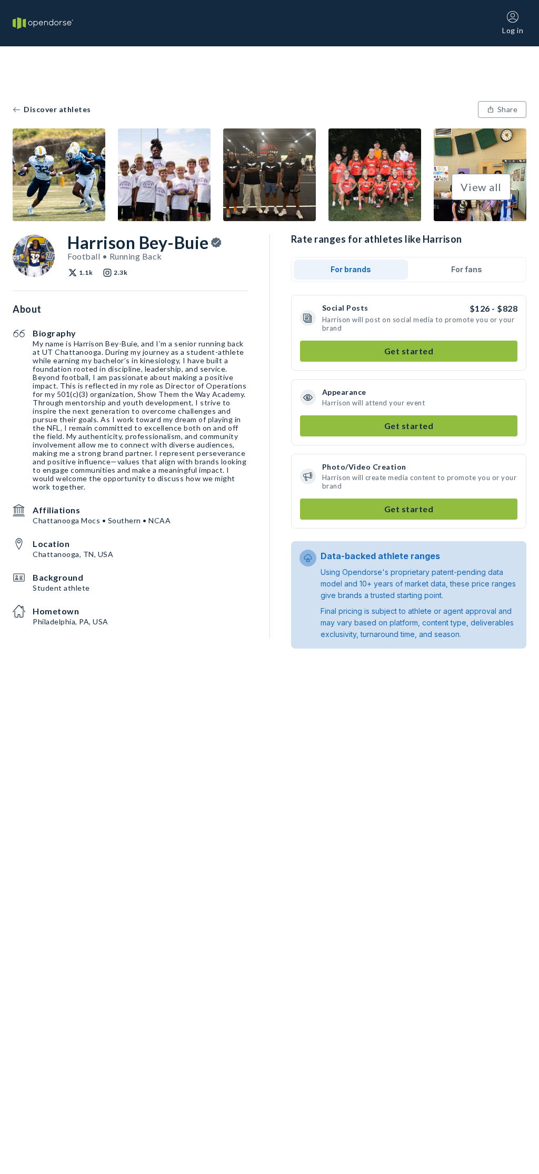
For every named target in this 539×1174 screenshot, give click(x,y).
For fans (466, 269)
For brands (351, 269)
